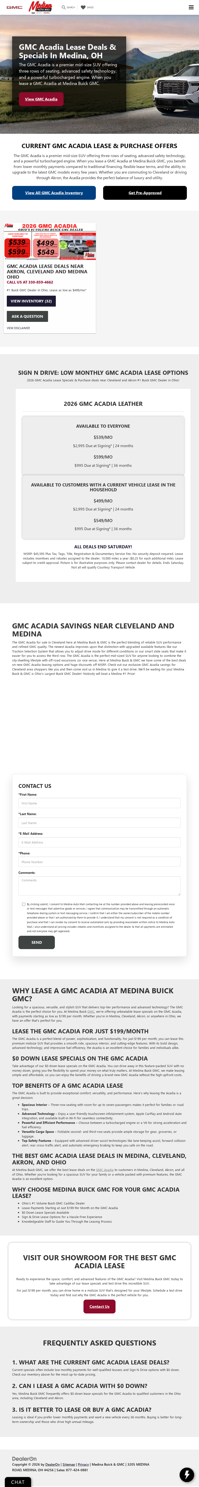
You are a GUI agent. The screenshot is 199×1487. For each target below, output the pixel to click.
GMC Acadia (105, 1170)
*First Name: (27, 794)
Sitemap (69, 1464)
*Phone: (24, 853)
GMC (90, 1011)
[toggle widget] (187, 1475)
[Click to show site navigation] (191, 7)
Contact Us (99, 1306)
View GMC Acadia (41, 98)
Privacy (83, 1464)
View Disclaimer (18, 328)
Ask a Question (27, 316)
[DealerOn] (24, 1458)
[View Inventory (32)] (50, 241)
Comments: (26, 872)
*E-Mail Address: (30, 833)
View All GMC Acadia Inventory (54, 192)
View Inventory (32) (31, 300)
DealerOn (52, 1464)
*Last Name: (27, 814)
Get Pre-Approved (145, 192)
